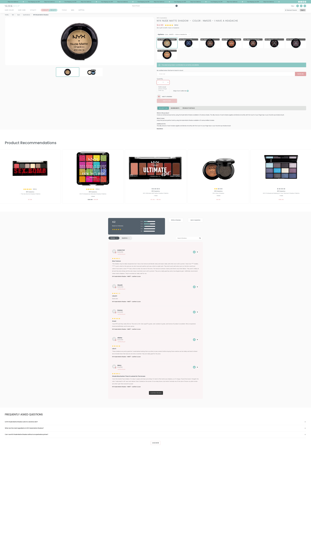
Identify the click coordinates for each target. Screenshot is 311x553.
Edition (81, 10)
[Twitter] (301, 2)
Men (72, 10)
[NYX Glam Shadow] (218, 168)
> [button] (156, 393)
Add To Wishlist (167, 97)
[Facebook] (299, 2)
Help (292, 6)
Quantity (160, 79)
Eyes (18, 15)
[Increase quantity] (168, 82)
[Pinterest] (305, 2)
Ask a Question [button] (195, 220)
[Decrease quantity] (158, 82)
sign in (302, 10)
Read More (160, 129)
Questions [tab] (124, 238)
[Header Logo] (12, 6)
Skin (13, 15)
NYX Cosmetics (162, 18)
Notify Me (300, 74)
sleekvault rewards (292, 10)
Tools (64, 10)
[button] (194, 252)
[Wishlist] (301, 6)
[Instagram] (303, 2)
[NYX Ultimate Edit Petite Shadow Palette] (155, 168)
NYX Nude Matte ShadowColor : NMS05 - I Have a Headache (197, 20)
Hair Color (9, 10)
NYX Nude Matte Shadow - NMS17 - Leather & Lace (126, 276)
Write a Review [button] (176, 220)
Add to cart (167, 101)
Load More (155, 443)
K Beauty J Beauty (49, 10)
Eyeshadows (26, 15)
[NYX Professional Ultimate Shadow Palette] (93, 168)
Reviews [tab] (113, 238)
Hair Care (22, 10)
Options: (172, 34)
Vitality (33, 10)
